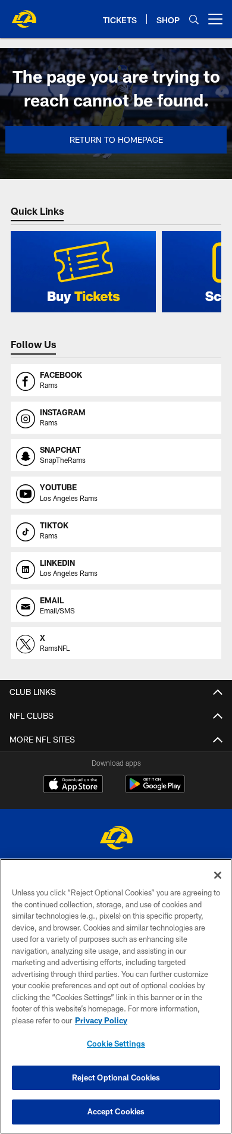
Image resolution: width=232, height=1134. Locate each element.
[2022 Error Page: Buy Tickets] (83, 271)
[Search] (194, 19)
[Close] (218, 875)
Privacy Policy (101, 1020)
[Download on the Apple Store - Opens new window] (73, 785)
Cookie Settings (116, 1043)
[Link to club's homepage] (24, 14)
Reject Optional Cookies (116, 1077)
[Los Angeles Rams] (116, 839)
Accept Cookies (116, 1111)
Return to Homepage (116, 139)
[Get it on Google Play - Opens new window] (155, 789)
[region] (116, 996)
